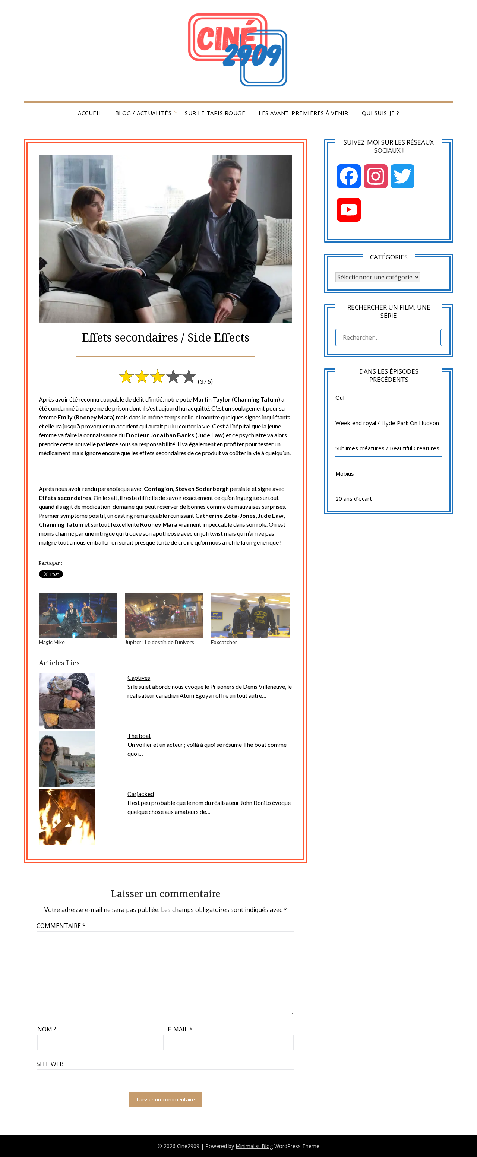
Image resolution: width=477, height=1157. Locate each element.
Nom (47, 1029)
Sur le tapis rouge (215, 113)
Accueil (90, 113)
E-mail (180, 1029)
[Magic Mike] (78, 615)
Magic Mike (52, 642)
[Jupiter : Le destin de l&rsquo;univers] (164, 615)
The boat (139, 735)
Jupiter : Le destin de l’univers (159, 642)
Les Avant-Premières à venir (303, 113)
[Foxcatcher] (250, 615)
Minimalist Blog (254, 1146)
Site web (50, 1064)
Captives (138, 677)
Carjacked (140, 793)
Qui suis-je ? (380, 113)
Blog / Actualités (143, 113)
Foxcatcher (224, 642)
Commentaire (61, 926)
